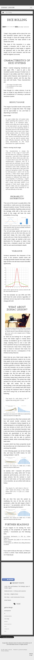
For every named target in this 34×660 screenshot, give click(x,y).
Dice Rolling (17, 20)
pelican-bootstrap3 (23, 649)
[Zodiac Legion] (3, 12)
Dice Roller (17, 539)
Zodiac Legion (8, 7)
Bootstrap (7, 650)
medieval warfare (8, 616)
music (5, 626)
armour (6, 621)
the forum (10, 555)
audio (5, 631)
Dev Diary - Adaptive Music (11, 594)
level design (6, 618)
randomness (26, 26)
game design (20, 26)
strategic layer (6, 628)
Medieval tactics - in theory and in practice (15, 591)
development (7, 610)
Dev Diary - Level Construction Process (14, 597)
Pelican (2, 650)
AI (4, 613)
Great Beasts (7, 600)
